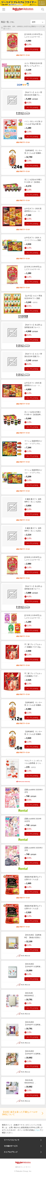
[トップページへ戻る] (23, 9)
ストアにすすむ (32, 49)
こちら (37, 1130)
